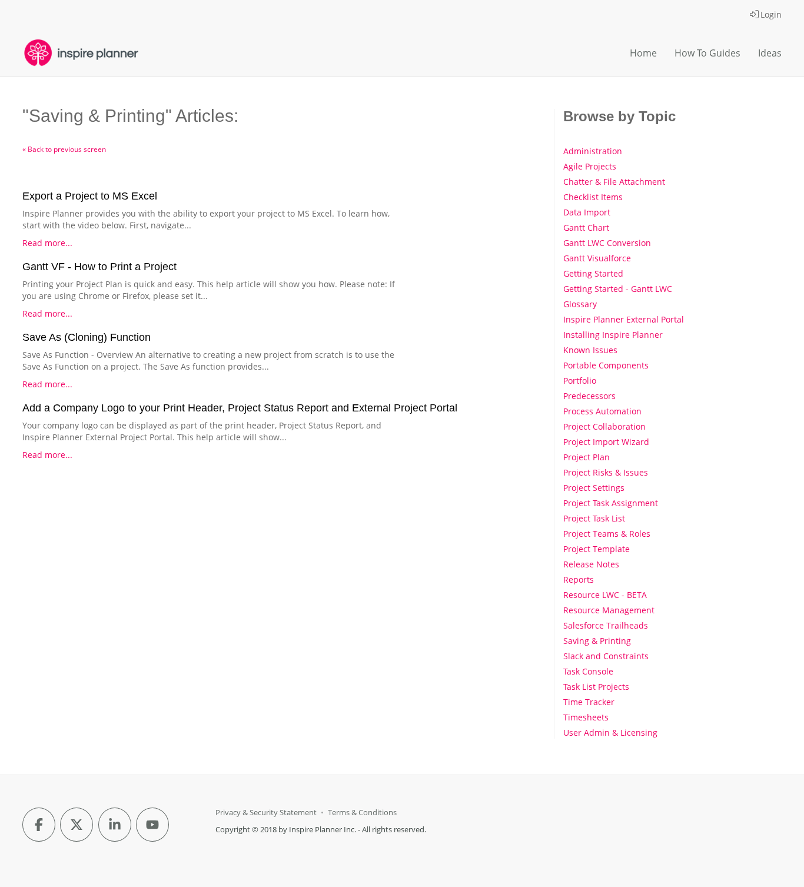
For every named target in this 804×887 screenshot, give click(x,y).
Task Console (588, 671)
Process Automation (602, 411)
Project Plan (586, 457)
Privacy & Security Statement (266, 813)
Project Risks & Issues (605, 472)
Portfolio (579, 380)
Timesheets (586, 717)
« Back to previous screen (64, 149)
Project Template (596, 548)
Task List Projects (596, 686)
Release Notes (591, 564)
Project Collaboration (604, 426)
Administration (592, 151)
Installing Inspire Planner (613, 334)
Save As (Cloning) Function (86, 337)
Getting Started (593, 273)
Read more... (47, 242)
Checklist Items (593, 196)
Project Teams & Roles (606, 533)
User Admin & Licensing (610, 732)
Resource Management (609, 610)
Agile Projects (589, 166)
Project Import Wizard (606, 441)
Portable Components (606, 365)
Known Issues (590, 350)
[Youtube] (152, 825)
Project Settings (593, 487)
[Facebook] (38, 825)
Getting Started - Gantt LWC (617, 288)
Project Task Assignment (610, 503)
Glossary (580, 304)
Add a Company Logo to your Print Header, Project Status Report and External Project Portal (239, 408)
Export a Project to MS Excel (89, 196)
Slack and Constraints (606, 656)
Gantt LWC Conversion (607, 242)
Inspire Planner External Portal (623, 319)
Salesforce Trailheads (605, 625)
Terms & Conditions (362, 813)
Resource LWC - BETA (605, 594)
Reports (578, 579)
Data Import (586, 212)
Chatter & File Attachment (614, 181)
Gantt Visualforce (597, 258)
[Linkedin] (114, 825)
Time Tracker (588, 701)
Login (771, 14)
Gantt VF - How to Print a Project (99, 267)
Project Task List (594, 518)
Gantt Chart (586, 227)
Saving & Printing (597, 640)
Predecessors (589, 395)
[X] (76, 825)
